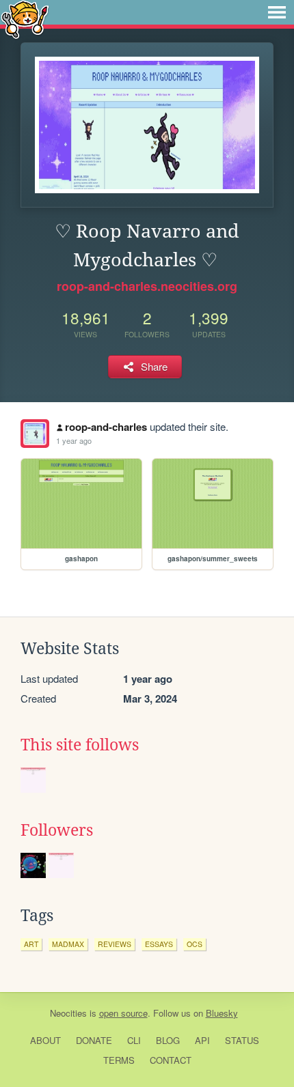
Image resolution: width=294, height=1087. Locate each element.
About (45, 1040)
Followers (57, 830)
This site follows (80, 745)
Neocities (68, 1012)
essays (159, 944)
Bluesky (222, 1012)
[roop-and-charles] (34, 433)
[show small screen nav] (277, 12)
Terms (119, 1060)
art (31, 944)
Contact (170, 1060)
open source (123, 1012)
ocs (194, 944)
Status (242, 1040)
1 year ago (74, 440)
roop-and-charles (106, 426)
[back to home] (25, 19)
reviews (114, 944)
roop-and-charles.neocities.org (147, 286)
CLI (134, 1040)
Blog (168, 1040)
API (202, 1040)
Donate (94, 1040)
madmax (68, 944)
